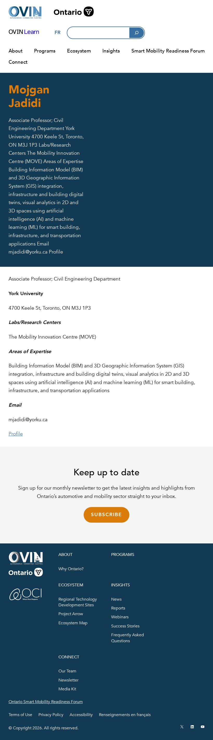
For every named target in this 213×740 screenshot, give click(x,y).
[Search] (136, 33)
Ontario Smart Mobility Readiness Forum (46, 702)
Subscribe (106, 514)
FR (58, 32)
